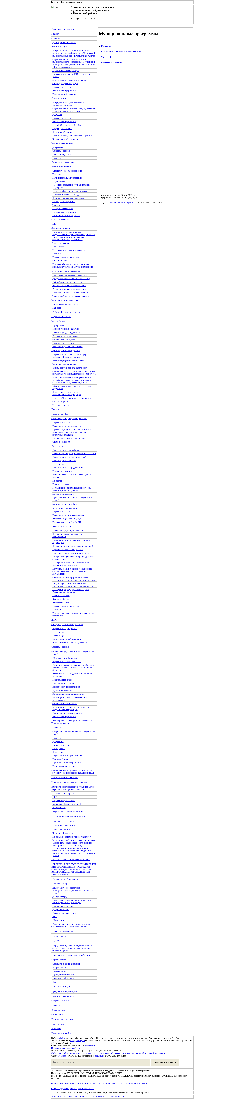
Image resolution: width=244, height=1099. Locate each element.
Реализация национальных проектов (69, 782)
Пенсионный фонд (60, 414)
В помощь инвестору (62, 471)
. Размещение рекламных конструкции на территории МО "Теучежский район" (71, 925)
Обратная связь (58, 960)
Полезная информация (63, 343)
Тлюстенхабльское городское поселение (71, 296)
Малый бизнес (58, 321)
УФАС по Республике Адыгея (65, 312)
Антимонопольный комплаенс (67, 639)
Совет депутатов (59, 98)
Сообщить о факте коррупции (66, 964)
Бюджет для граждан (62, 680)
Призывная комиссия (62, 906)
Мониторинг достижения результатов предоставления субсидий (70, 708)
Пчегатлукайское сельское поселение (70, 292)
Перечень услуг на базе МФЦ (66, 522)
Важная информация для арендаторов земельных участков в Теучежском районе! (73, 265)
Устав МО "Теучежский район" (67, 125)
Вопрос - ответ (59, 967)
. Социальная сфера (60, 884)
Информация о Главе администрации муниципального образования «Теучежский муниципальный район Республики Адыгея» (74, 53)
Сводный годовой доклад (66, 194)
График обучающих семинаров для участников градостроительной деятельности (74, 584)
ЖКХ (54, 620)
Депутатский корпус (62, 132)
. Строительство (59, 936)
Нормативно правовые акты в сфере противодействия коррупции (69, 355)
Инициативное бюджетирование (68, 713)
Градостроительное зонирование (67, 811)
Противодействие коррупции (65, 350)
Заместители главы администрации (69, 80)
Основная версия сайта (62, 29)
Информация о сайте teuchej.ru (65, 1048)
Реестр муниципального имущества (69, 250)
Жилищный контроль (62, 833)
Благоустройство (60, 599)
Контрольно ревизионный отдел (68, 694)
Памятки (56, 609)
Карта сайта (98, 1096)
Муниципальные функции (65, 508)
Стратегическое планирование (67, 171)
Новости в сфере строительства (67, 530)
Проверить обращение (63, 974)
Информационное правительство (68, 515)
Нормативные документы (64, 628)
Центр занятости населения (64, 777)
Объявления (58, 920)
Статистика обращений (63, 978)
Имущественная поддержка (65, 336)
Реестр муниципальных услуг (66, 518)
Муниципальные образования (65, 271)
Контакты (57, 481)
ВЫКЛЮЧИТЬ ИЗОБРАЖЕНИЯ (67, 1083)
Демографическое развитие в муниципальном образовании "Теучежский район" (73, 890)
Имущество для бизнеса (63, 800)
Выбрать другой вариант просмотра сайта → (72, 1088)
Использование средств (63, 766)
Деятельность (58, 752)
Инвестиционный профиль (65, 450)
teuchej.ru (60, 1038)
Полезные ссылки (61, 484)
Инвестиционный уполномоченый (69, 457)
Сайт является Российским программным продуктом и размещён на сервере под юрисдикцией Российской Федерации (108, 1053)
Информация (58, 635)
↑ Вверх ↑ (56, 1096)
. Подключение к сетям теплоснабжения (70, 955)
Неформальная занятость (64, 212)
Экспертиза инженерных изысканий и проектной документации (71, 563)
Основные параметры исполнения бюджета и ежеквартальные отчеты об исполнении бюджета (73, 667)
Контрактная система (62, 208)
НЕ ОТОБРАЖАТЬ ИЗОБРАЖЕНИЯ (135, 1083)
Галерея (55, 409)
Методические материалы (64, 364)
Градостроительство (61, 526)
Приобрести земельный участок (67, 549)
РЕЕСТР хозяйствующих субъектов (69, 642)
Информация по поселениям (66, 687)
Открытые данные (61, 151)
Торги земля (58, 246)
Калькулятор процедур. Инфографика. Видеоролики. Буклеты (70, 590)
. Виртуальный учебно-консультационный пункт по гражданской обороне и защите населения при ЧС (71, 948)
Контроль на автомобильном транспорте (71, 837)
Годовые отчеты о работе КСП (67, 755)
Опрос (55, 982)
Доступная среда (60, 896)
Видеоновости (58, 1010)
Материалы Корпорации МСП (67, 804)
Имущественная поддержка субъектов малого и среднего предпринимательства (73, 788)
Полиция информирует (62, 996)
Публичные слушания (63, 683)
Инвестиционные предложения (67, 467)
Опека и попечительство (64, 913)
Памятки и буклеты (61, 154)
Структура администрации (65, 83)
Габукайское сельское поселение (68, 282)
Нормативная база (61, 422)
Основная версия (115, 1096)
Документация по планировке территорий (72, 546)
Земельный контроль (62, 829)
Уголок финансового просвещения (68, 816)
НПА (54, 224)
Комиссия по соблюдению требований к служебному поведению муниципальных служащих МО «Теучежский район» (72, 380)
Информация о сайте (61, 1033)
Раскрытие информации (64, 90)
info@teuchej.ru (77, 1040)
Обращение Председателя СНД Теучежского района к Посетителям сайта (73, 109)
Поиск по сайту (59, 1024)
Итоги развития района (63, 201)
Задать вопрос (60, 971)
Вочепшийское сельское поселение (69, 289)
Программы (59, 181)
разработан (61, 1056)
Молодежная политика (62, 143)
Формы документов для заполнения (69, 368)
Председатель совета (62, 128)
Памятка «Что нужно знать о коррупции (71, 398)
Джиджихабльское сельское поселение (71, 278)
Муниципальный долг (63, 690)
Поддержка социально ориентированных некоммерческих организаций (72, 901)
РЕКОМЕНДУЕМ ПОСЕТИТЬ (67, 346)
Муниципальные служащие (65, 70)
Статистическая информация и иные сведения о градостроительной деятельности (73, 578)
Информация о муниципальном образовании (74, 453)
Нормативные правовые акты (66, 661)
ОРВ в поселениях (61, 442)
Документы (58, 147)
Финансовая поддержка (63, 339)
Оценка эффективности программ (70, 191)
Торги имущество (60, 243)
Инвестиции (57, 446)
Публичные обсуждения (64, 94)
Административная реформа (65, 504)
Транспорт (57, 205)
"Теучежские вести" (61, 316)
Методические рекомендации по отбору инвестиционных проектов (71, 489)
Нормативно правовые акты (66, 257)
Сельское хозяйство (60, 219)
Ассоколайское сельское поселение (69, 285)
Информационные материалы (66, 426)
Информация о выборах (62, 162)
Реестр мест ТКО (60, 602)
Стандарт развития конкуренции (67, 624)
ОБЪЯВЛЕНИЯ (59, 261)
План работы (58, 748)
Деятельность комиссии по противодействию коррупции (66, 393)
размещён (99, 1056)
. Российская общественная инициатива (70, 859)
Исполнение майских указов (66, 215)
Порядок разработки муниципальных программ (121, 51)
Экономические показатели (65, 329)
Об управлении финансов (64, 658)
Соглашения (58, 464)
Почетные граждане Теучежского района (72, 135)
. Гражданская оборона (62, 931)
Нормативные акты (61, 87)
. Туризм (55, 940)
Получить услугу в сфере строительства (71, 553)
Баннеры (56, 308)
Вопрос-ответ (59, 807)
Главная (55, 34)
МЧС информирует (60, 986)
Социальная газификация (63, 821)
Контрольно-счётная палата (65, 139)
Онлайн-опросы (60, 401)
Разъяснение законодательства (67, 304)
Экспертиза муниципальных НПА (69, 438)
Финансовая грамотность (64, 703)
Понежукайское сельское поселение (69, 275)
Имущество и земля (60, 228)
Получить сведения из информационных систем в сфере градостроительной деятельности (72, 571)
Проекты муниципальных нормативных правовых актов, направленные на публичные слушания (71, 432)
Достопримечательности (64, 42)
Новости (56, 158)
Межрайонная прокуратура (64, 300)
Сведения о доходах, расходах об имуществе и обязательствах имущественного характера (74, 372)
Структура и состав (61, 745)
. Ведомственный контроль (64, 879)
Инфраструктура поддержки (66, 332)
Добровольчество (60, 909)
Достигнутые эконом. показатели (68, 198)
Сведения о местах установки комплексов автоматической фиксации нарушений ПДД (72, 771)
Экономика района (126, 202)
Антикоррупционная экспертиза (68, 361)
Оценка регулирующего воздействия (69, 418)
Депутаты (57, 114)
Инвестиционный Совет (64, 460)
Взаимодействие (60, 759)
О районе (55, 38)
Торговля (56, 174)
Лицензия (56, 1028)
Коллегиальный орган (63, 793)
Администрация (59, 46)
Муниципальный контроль (64, 825)
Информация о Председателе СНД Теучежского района (69, 103)
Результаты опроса (61, 405)
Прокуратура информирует (64, 991)
